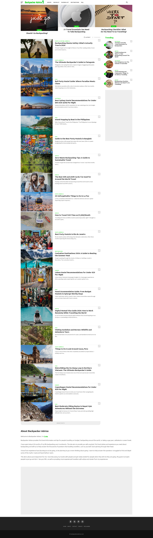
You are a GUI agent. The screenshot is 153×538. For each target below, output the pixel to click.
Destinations (75, 2)
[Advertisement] (119, 115)
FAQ (82, 2)
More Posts (61, 423)
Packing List (65, 2)
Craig (46, 436)
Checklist (56, 2)
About (69, 526)
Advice (49, 2)
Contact (74, 526)
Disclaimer (87, 526)
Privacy (80, 526)
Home (64, 526)
